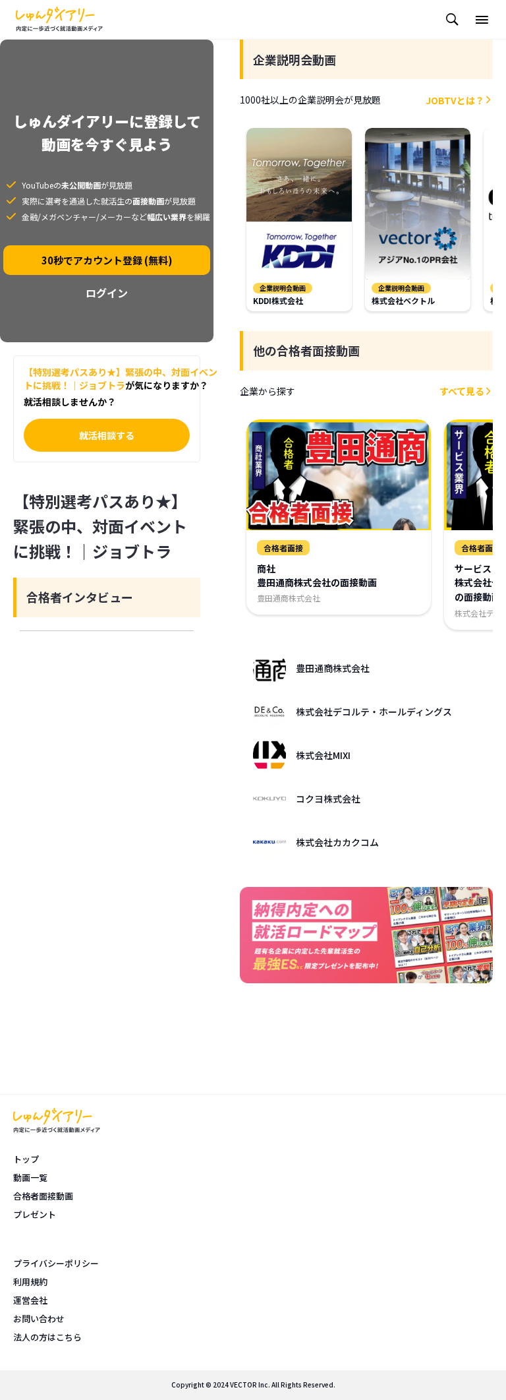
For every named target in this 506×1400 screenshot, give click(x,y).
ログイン (107, 293)
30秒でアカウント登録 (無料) (107, 260)
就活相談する (106, 435)
